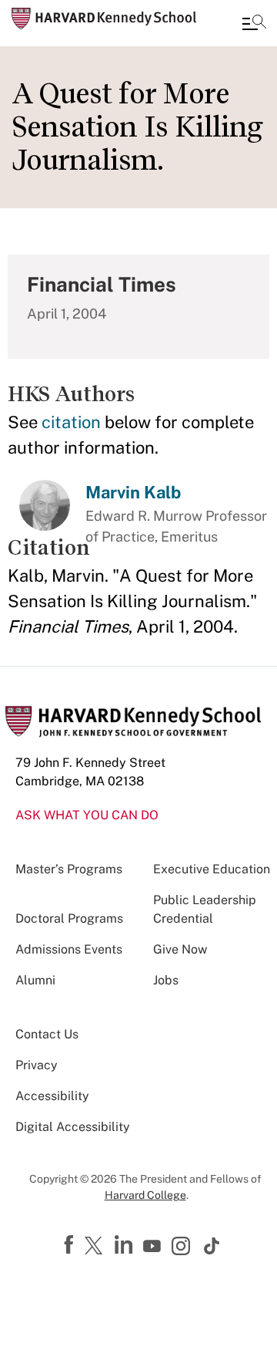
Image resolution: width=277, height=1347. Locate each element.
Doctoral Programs (69, 918)
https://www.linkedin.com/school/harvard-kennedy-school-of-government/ (125, 1245)
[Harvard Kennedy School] (104, 18)
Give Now (180, 949)
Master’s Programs (68, 869)
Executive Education (211, 869)
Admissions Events (68, 949)
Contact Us (46, 1034)
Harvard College (145, 1195)
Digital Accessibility (72, 1126)
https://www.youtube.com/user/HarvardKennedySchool (153, 1246)
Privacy (36, 1065)
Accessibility (52, 1096)
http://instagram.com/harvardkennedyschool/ (183, 1247)
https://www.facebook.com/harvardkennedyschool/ (70, 1245)
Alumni (35, 980)
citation (71, 422)
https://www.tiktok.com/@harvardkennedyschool (212, 1246)
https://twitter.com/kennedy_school (96, 1247)
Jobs (166, 980)
